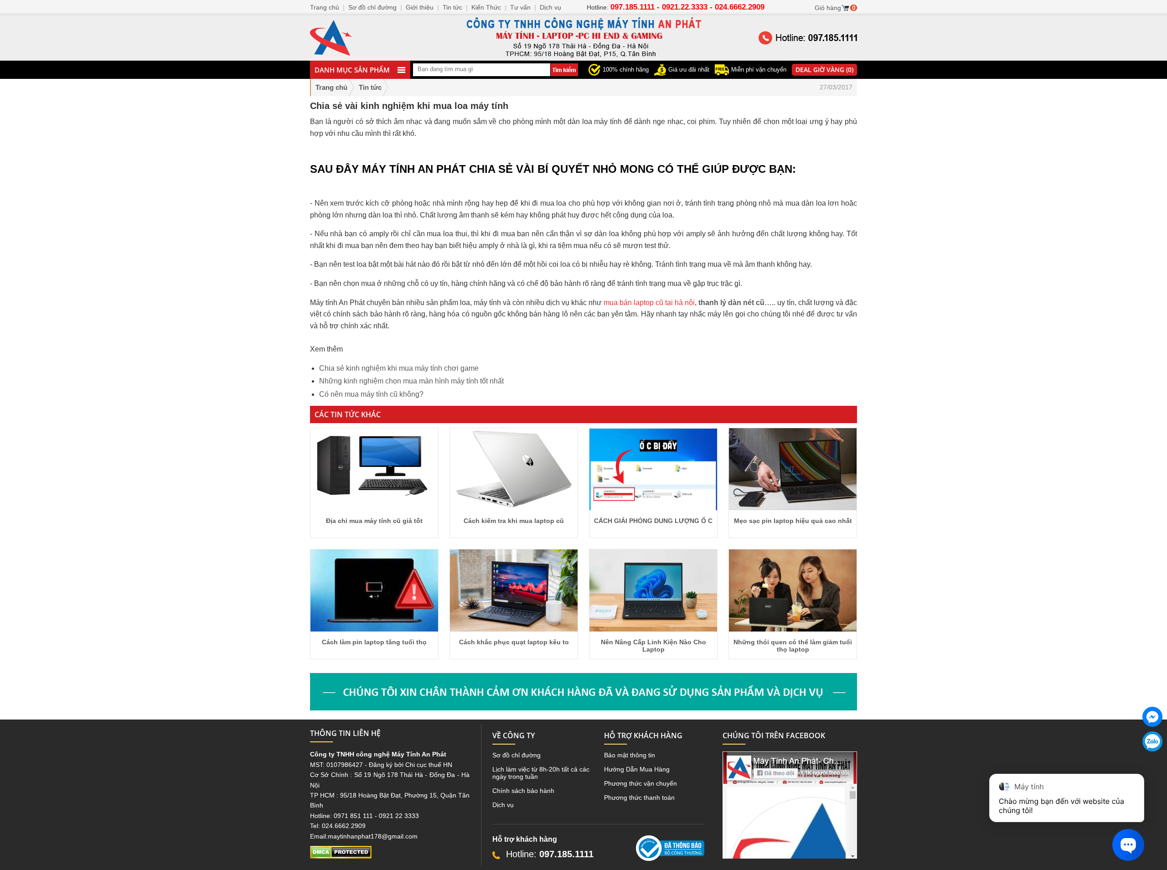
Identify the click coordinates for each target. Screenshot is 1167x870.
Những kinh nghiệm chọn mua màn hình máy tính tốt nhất (411, 381)
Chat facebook (1152, 734)
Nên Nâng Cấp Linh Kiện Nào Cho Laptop (653, 645)
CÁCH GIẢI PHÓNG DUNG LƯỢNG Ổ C (653, 520)
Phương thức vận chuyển (640, 783)
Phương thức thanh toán (639, 797)
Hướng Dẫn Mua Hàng (637, 769)
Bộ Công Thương (661, 864)
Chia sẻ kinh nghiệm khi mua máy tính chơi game (399, 368)
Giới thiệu (420, 7)
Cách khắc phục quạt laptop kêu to (514, 642)
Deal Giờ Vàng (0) (824, 69)
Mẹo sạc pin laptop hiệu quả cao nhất (793, 520)
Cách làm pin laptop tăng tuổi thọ (374, 642)
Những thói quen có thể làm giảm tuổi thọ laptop (792, 645)
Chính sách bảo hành (523, 790)
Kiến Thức (486, 7)
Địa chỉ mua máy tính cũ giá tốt (374, 520)
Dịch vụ (503, 804)
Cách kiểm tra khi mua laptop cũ (514, 520)
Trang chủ (331, 87)
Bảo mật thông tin (629, 755)
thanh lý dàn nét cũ (731, 302)
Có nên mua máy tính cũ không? (371, 394)
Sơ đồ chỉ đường (516, 755)
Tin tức (452, 7)
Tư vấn (520, 7)
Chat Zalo (1149, 758)
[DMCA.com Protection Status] (341, 856)
